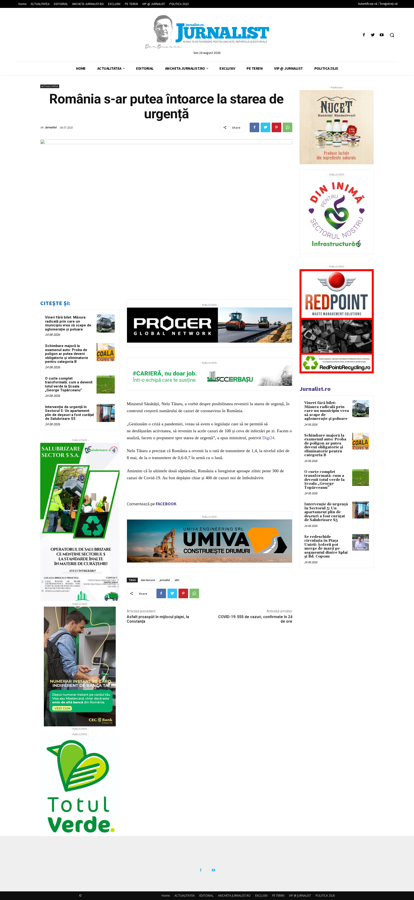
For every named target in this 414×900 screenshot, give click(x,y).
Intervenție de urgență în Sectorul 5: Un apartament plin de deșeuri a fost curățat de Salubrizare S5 (69, 413)
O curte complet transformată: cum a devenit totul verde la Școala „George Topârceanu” (68, 384)
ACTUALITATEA (49, 86)
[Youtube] (382, 35)
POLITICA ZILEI (325, 896)
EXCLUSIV (261, 896)
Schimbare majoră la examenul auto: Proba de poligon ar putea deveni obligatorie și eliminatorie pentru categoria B (66, 354)
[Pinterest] (276, 127)
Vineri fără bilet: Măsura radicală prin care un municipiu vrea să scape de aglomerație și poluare (68, 323)
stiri (176, 580)
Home (165, 896)
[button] (392, 35)
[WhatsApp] (287, 127)
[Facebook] (364, 35)
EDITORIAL (206, 896)
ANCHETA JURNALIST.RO (234, 896)
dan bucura (148, 580)
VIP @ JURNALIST (300, 896)
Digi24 (268, 437)
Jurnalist (51, 127)
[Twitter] (373, 35)
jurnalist (165, 580)
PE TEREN (278, 896)
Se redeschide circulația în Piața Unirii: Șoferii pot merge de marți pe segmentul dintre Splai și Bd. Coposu (326, 547)
